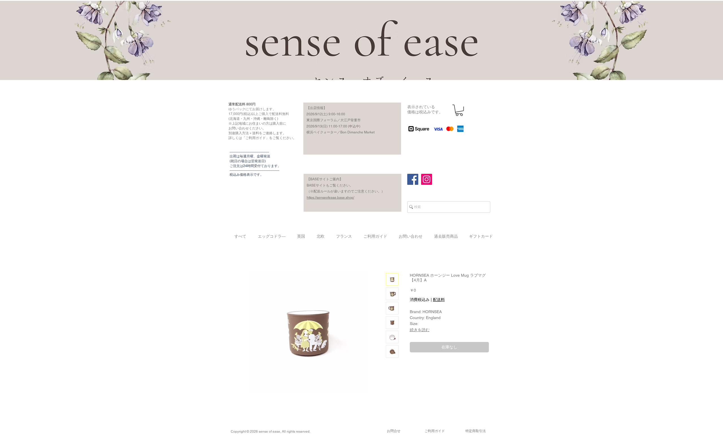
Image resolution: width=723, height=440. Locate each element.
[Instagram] (426, 179)
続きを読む (420, 330)
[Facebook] (412, 179)
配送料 (439, 299)
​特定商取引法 (475, 431)
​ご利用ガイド (434, 431)
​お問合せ (393, 431)
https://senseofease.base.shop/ (330, 198)
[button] (459, 110)
